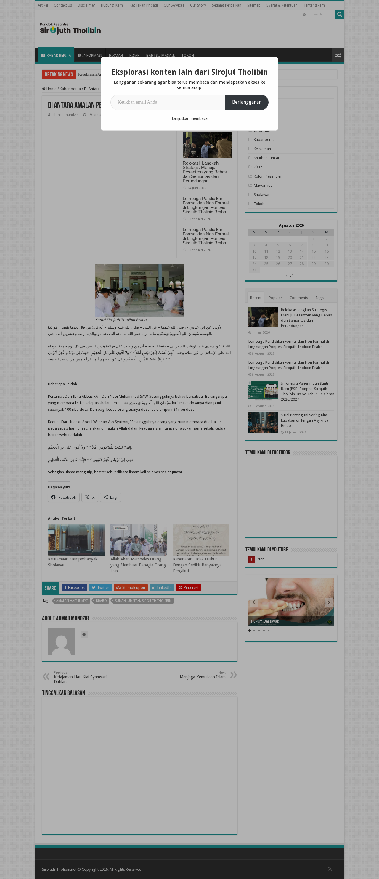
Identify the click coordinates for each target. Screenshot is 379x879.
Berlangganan (246, 102)
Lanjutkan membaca (190, 118)
